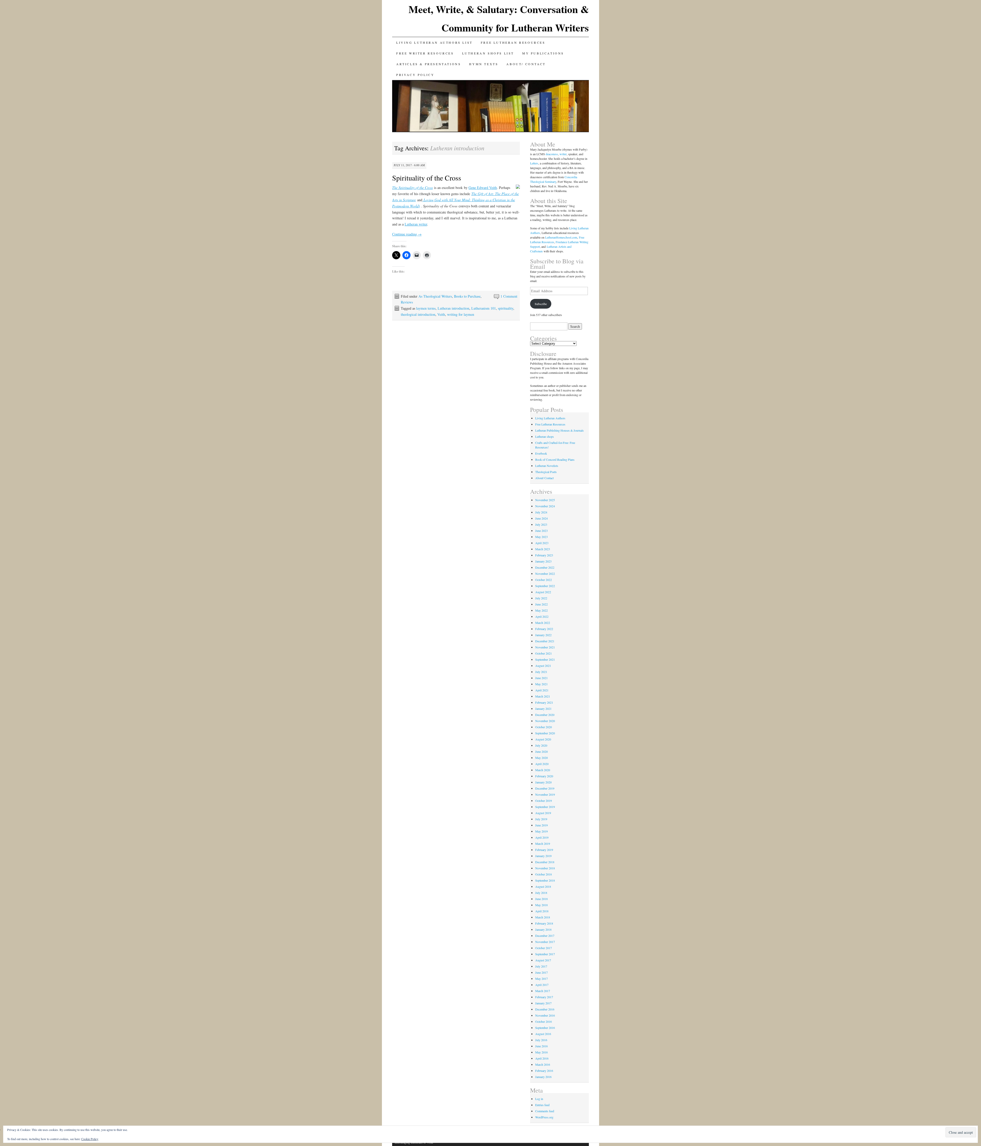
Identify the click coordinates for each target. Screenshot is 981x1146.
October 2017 (543, 948)
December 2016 (544, 1009)
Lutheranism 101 (483, 308)
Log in (539, 1099)
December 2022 (544, 567)
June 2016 (541, 1046)
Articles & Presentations (428, 64)
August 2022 (543, 592)
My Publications (543, 53)
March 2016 (542, 1064)
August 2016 (543, 1034)
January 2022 (543, 635)
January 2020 (543, 782)
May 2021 (541, 684)
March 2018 (542, 917)
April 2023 (541, 543)
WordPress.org (544, 1117)
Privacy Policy (415, 75)
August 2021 (543, 666)
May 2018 (541, 905)
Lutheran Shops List (488, 53)
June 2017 (541, 972)
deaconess (552, 154)
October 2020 (543, 727)
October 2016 (543, 1021)
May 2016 (541, 1052)
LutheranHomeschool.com (561, 237)
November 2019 (545, 794)
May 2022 (541, 610)
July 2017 (541, 966)
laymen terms (426, 308)
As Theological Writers (435, 296)
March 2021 (542, 696)
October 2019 (543, 801)
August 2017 (543, 960)
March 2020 (542, 770)
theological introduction (418, 314)
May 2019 (541, 831)
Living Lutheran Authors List (434, 42)
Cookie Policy (89, 1139)
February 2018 (544, 923)
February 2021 (544, 702)
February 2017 (544, 997)
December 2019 (544, 788)
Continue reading (407, 234)
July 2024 (541, 512)
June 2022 (541, 604)
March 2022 (542, 623)
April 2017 (541, 985)
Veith (441, 314)
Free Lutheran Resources (513, 42)
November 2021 (545, 647)
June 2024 (541, 518)
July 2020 (541, 745)
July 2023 (541, 524)
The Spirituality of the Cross (412, 187)
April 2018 (541, 911)
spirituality (505, 308)
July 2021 (541, 672)
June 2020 (541, 751)
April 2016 (541, 1058)
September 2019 (545, 807)
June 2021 (541, 678)
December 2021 (544, 641)
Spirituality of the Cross (426, 178)
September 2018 (545, 880)
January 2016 (543, 1077)
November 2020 (545, 721)
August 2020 (543, 739)
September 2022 (545, 586)
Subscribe (541, 304)
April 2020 (541, 764)
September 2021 (545, 659)
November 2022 (545, 573)
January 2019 (543, 856)
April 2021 (541, 690)
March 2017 (542, 991)
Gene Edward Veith (483, 187)
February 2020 (544, 776)
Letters (534, 163)
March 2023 (542, 549)
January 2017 (543, 1003)
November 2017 (545, 942)
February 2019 (544, 850)
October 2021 (543, 653)
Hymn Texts (483, 64)
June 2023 (541, 531)
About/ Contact (525, 64)
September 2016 (545, 1028)
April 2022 (541, 616)
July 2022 (541, 598)
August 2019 (543, 813)
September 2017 (545, 954)
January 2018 (543, 929)
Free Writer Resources (425, 53)
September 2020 (545, 733)
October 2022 (543, 580)
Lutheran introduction (453, 308)
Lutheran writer (416, 224)
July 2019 (541, 819)
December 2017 (544, 936)
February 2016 (544, 1071)
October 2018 (543, 874)
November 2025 (545, 500)
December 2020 (544, 715)
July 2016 (541, 1040)
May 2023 (541, 537)
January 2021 (543, 708)
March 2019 (542, 843)
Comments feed (544, 1111)
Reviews (407, 302)
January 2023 (543, 561)
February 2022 (544, 629)
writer (563, 154)
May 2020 (541, 758)
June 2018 (541, 899)
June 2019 (541, 825)
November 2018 (545, 868)
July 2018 (541, 893)
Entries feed (542, 1105)
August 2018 (543, 886)
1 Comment (508, 296)
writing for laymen (460, 314)
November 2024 (545, 506)
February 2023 (544, 555)
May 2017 (541, 978)
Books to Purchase (467, 296)
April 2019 (541, 837)
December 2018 (544, 862)
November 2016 (545, 1015)
